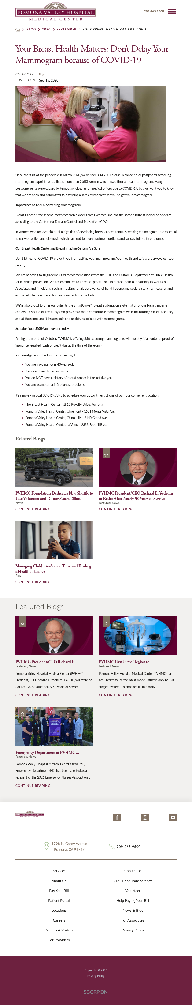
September (66, 29)
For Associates (133, 920)
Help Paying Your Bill (133, 900)
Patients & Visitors (59, 930)
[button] (172, 11)
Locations (59, 910)
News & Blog (133, 910)
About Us (59, 880)
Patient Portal (59, 900)
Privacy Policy (133, 930)
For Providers (59, 939)
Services (59, 870)
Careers (59, 920)
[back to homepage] (17, 29)
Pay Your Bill (59, 890)
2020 (46, 29)
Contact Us (133, 870)
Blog (31, 29)
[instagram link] (145, 817)
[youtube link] (173, 817)
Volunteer (132, 890)
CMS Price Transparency (133, 880)
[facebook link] (117, 817)
